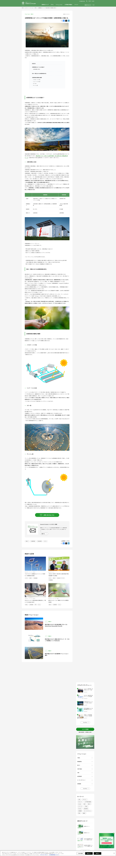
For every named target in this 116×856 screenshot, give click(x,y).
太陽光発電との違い (36, 69)
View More (85, 722)
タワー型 (34, 83)
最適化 (84, 813)
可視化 (86, 806)
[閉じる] (114, 853)
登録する (43, 533)
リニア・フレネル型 (36, 81)
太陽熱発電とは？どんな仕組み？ (38, 67)
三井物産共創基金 (88, 801)
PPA (35, 604)
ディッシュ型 (35, 85)
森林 (84, 804)
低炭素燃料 (86, 808)
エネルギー (85, 799)
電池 (79, 813)
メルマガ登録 (85, 729)
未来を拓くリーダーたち (61, 578)
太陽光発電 (40, 541)
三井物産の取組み (68, 4)
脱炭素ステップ (45, 4)
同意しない (89, 853)
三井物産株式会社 (82, 1)
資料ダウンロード (88, 4)
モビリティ (80, 801)
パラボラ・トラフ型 (36, 79)
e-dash (80, 804)
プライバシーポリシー (44, 854)
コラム (52, 4)
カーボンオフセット (88, 810)
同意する (97, 853)
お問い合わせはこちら (48, 515)
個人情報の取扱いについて (54, 854)
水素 (79, 799)
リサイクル (80, 806)
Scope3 (80, 808)
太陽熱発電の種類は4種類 (37, 77)
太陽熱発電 (33, 541)
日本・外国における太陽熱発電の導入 (39, 73)
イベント (76, 4)
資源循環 (80, 810)
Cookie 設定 (80, 853)
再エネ (27, 541)
